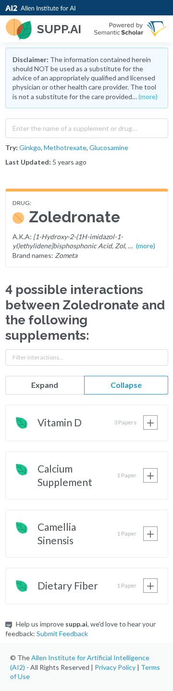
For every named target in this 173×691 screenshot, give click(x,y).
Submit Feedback (62, 633)
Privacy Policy (115, 667)
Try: (11, 147)
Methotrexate (65, 147)
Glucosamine (108, 147)
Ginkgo (30, 147)
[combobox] (86, 126)
